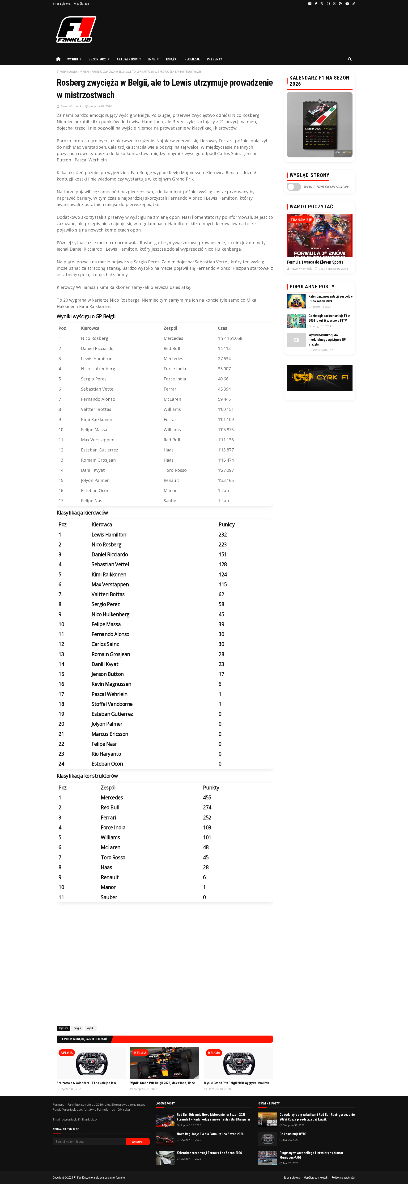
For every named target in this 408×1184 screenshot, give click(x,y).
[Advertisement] (165, 965)
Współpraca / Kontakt (316, 1177)
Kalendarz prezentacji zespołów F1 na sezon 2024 (331, 299)
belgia (77, 1028)
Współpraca (81, 3)
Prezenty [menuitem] (214, 59)
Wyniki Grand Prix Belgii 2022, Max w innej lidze (162, 1083)
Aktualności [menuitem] (127, 59)
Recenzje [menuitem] (192, 59)
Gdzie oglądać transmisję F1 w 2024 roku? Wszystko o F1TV (329, 318)
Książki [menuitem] (172, 59)
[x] (322, 4)
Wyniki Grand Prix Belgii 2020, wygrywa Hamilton (236, 1083)
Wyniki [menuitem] (72, 59)
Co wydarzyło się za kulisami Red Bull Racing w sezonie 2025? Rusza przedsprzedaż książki (317, 1117)
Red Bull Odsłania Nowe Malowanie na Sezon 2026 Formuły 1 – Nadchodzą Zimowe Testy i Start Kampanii (213, 1117)
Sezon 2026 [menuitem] (97, 59)
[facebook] (316, 4)
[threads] (334, 4)
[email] (310, 4)
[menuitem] (58, 59)
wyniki (84, 71)
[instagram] (328, 4)
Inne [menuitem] (151, 59)
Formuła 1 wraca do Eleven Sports (315, 262)
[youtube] (347, 4)
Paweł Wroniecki (71, 106)
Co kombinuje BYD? (293, 1134)
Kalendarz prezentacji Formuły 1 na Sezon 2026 (209, 1153)
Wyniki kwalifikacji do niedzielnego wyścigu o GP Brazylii (327, 339)
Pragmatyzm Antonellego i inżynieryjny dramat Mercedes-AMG (311, 1155)
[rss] (340, 4)
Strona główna (62, 3)
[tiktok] (353, 4)
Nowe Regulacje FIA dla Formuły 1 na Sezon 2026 (210, 1134)
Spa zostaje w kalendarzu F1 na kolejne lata (86, 1083)
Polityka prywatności (343, 1177)
